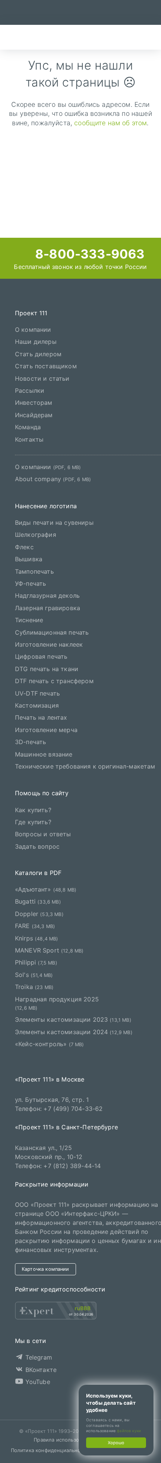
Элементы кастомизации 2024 (74, 1032)
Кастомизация (37, 705)
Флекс (24, 547)
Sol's (34, 974)
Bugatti (38, 901)
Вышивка (28, 559)
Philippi (36, 962)
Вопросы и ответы (43, 834)
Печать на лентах (41, 717)
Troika (34, 987)
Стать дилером (38, 354)
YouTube (36, 1382)
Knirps (36, 938)
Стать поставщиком (46, 366)
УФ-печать (30, 583)
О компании (33, 329)
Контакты (29, 439)
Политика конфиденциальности (50, 1450)
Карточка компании (45, 1269)
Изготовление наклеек (49, 644)
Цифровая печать (41, 656)
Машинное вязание (44, 754)
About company (53, 479)
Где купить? (33, 822)
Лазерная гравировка (47, 608)
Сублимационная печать (52, 632)
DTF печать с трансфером (54, 681)
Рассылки (29, 390)
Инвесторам (33, 402)
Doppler (39, 914)
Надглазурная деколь (47, 595)
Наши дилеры (36, 341)
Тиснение (29, 620)
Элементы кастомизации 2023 (73, 1019)
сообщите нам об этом (110, 123)
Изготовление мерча (46, 730)
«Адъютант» (45, 889)
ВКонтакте (40, 1369)
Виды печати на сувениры (54, 522)
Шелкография (35, 534)
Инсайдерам (34, 415)
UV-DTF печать (37, 693)
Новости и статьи (42, 378)
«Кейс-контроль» (49, 1044)
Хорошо (116, 1442)
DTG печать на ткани (46, 669)
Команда (28, 427)
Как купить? (33, 810)
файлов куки (129, 1430)
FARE (35, 926)
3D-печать (30, 742)
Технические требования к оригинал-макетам (85, 766)
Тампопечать (34, 571)
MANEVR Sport (49, 950)
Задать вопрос (37, 846)
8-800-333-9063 (88, 253)
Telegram (37, 1357)
